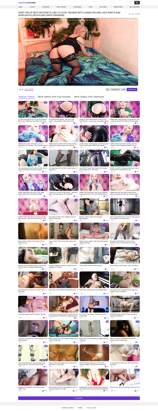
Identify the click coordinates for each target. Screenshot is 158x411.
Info (107, 89)
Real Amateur (134, 7)
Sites (90, 7)
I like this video (20, 89)
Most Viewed (61, 7)
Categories (77, 7)
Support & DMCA (67, 408)
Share (123, 89)
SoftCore (27, 3)
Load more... (79, 398)
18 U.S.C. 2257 (91, 408)
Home (20, 7)
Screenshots (115, 89)
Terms (80, 408)
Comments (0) (132, 89)
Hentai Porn (118, 7)
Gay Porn (103, 7)
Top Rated (45, 7)
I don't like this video (22, 89)
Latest (32, 7)
